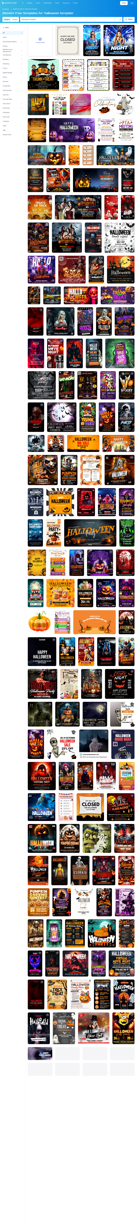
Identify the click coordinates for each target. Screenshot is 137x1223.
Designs (7, 19)
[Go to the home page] (8, 3)
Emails (15, 19)
